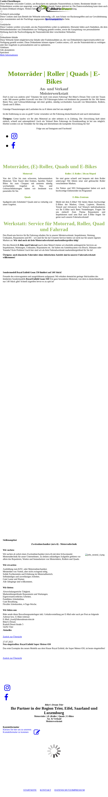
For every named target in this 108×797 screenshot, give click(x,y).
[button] (54, 47)
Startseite (30, 790)
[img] (54, 8)
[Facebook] (13, 146)
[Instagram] (14, 136)
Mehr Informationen (9, 55)
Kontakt (45, 790)
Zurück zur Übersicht (12, 636)
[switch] (1, 35)
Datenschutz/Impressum (69, 790)
